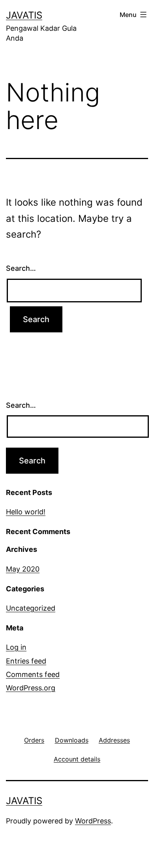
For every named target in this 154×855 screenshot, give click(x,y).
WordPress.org (30, 688)
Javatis (24, 15)
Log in (16, 647)
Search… (21, 268)
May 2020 (22, 569)
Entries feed (26, 661)
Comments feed (33, 674)
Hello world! (25, 512)
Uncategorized (30, 608)
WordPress (93, 821)
